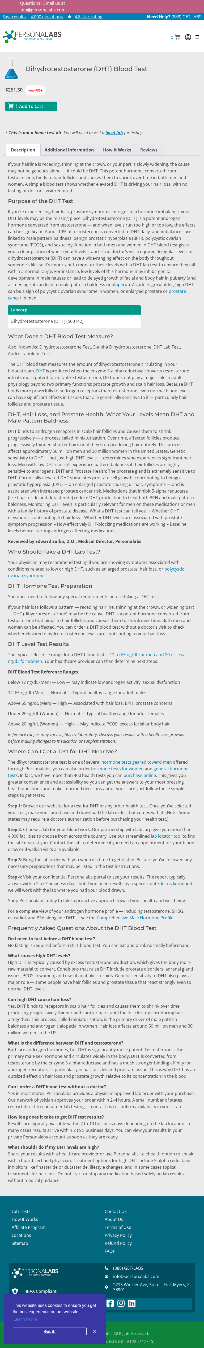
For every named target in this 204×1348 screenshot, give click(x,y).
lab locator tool (166, 836)
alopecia (120, 285)
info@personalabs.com (42, 10)
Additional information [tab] (69, 150)
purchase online (140, 775)
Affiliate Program (29, 1227)
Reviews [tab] (149, 150)
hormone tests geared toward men (136, 762)
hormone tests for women (117, 769)
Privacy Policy (118, 1235)
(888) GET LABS (186, 17)
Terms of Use (118, 1227)
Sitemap (20, 1243)
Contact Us (116, 1211)
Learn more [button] (25, 1319)
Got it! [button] (50, 1331)
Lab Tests (21, 1211)
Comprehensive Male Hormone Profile (135, 918)
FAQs (110, 1251)
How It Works (25, 1219)
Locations (21, 1235)
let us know (172, 883)
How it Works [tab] (117, 150)
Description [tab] (23, 150)
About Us (114, 1219)
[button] (175, 37)
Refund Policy (118, 1243)
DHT (40, 371)
